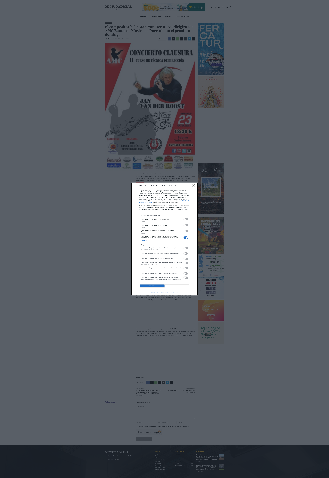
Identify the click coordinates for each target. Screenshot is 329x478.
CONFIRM (152, 286)
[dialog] (164, 239)
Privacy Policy (174, 292)
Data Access (164, 292)
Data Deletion (155, 292)
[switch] (186, 219)
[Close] (194, 186)
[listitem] (164, 215)
